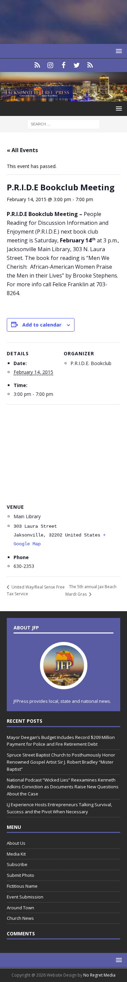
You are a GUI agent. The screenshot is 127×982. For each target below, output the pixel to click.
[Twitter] (77, 65)
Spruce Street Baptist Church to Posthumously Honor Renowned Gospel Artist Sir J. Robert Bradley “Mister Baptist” (61, 762)
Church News (20, 918)
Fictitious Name (22, 886)
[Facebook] (63, 65)
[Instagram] (50, 65)
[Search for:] (63, 123)
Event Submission (25, 897)
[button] (117, 51)
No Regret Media (99, 975)
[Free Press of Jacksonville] (63, 97)
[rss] (90, 65)
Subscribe (17, 864)
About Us (16, 843)
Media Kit (16, 854)
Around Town (20, 908)
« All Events (22, 150)
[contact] (37, 65)
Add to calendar (41, 324)
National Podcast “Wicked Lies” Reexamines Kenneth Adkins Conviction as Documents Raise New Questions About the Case (63, 787)
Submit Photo (20, 875)
